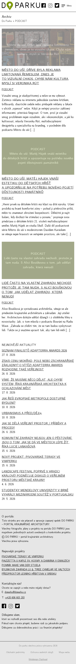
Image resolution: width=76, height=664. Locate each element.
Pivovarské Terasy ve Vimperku (23, 556)
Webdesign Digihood (38, 659)
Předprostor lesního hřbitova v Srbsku (29, 573)
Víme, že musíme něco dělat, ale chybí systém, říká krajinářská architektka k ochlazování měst (34, 384)
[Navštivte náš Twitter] (56, 5)
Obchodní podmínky (15, 652)
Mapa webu (64, 652)
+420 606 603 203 (15, 597)
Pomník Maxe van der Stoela (21, 565)
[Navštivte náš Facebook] (44, 5)
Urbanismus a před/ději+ (22, 413)
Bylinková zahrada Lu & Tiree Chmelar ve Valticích (36, 569)
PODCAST (8, 89)
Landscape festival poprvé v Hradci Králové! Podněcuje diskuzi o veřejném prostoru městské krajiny (33, 476)
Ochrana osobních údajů (41, 652)
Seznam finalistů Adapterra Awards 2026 (34, 350)
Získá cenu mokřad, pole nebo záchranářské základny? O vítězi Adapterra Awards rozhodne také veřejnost (38, 365)
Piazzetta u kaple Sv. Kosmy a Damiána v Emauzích (36, 560)
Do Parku (7, 21)
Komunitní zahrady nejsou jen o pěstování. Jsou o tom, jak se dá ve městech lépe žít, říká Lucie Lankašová (37, 442)
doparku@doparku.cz (15, 592)
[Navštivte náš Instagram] (50, 5)
